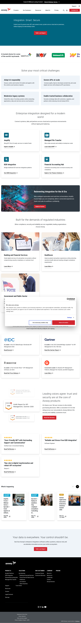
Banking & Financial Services (27, 575)
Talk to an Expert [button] (41, 33)
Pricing (56, 10)
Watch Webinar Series (51, 2)
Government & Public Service (27, 577)
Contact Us (74, 10)
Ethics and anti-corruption (22, 618)
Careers (49, 579)
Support (74, 6)
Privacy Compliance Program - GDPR (22, 620)
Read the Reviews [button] (49, 417)
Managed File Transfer (10, 579)
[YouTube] (45, 607)
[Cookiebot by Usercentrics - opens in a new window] (68, 299)
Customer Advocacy (40, 575)
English (79, 6)
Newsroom (49, 575)
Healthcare (22, 579)
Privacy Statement (22, 616)
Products (16, 10)
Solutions (22, 570)
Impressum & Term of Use (22, 614)
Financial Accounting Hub (11, 577)
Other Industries (24, 583)
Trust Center (19, 585)
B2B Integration (9, 575)
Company (49, 570)
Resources (38, 10)
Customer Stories (39, 573)
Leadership (49, 577)
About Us (47, 10)
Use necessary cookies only (40, 322)
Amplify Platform (9, 573)
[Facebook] (40, 607)
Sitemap (7, 597)
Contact (7, 591)
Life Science (23, 581)
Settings (69, 317)
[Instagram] (38, 607)
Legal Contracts (9, 594)
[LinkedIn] (43, 607)
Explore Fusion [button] (40, 206)
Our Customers (27, 10)
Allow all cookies (63, 322)
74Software (77, 621)
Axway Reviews (51, 581)
